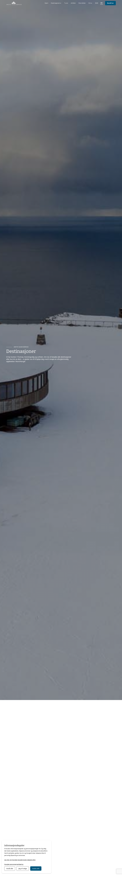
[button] (56, 3)
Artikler (73, 3)
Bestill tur (110, 3)
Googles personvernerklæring (13, 864)
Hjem (46, 3)
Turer (66, 3)
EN (101, 3)
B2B (96, 3)
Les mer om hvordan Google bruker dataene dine (19, 860)
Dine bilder (82, 3)
